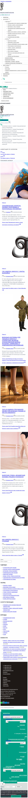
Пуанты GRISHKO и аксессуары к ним (17, 44)
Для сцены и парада (13, 51)
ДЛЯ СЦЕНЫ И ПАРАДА (8, 597)
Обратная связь (6, 680)
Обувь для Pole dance (13, 56)
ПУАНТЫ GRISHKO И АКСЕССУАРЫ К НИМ (13, 588)
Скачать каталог (5, 100)
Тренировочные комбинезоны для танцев (16, 29)
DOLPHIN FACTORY (7, 621)
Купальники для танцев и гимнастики (17, 23)
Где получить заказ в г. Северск (8, 153)
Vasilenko (8, 212)
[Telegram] (5, 86)
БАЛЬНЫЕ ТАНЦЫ (7, 94)
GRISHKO (5, 624)
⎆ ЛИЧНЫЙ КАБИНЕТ (5, 103)
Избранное (5, 684)
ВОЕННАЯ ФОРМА (10, 59)
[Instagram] (3, 86)
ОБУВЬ (8, 741)
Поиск (2, 559)
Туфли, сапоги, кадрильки (14, 47)
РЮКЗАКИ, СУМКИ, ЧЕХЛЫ (12, 61)
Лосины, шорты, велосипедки (15, 24)
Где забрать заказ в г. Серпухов (8, 157)
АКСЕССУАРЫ (9, 58)
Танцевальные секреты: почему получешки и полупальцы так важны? (11, 207)
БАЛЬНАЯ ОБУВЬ (7, 593)
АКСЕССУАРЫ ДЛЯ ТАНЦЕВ (9, 611)
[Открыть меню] (1, 117)
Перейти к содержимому (6, 1)
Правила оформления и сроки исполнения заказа (16, 71)
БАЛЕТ (4, 89)
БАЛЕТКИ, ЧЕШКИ (7, 585)
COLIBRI (5, 619)
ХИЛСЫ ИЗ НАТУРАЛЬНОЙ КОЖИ (11, 595)
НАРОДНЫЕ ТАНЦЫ (7, 91)
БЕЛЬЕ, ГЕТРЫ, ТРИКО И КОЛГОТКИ (11, 576)
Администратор (9, 276)
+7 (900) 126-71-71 (7, 665)
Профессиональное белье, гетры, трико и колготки (16, 34)
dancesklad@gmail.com (8, 670)
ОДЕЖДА (9, 719)
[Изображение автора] (3, 212)
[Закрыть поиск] (3, 784)
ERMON (5, 622)
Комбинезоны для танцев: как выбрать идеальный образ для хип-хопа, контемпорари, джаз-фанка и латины (14, 650)
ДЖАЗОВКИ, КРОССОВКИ (9, 587)
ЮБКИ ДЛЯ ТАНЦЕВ (8, 574)
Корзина (5, 75)
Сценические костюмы (13, 36)
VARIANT (5, 632)
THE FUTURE (6, 631)
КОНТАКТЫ (6, 73)
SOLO (4, 629)
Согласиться (16, 796)
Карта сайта (6, 685)
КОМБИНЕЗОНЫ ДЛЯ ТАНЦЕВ (10, 572)
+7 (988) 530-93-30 (7, 668)
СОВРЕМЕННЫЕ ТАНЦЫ (8, 93)
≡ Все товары (4, 120)
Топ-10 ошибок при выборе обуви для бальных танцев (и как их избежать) (13, 411)
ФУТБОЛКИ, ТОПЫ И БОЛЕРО (10, 571)
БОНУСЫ (5, 17)
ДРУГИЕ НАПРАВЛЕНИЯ (8, 98)
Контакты (5, 672)
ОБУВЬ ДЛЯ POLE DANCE (9, 598)
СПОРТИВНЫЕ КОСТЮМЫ (9, 579)
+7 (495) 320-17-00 (7, 667)
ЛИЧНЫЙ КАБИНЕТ (10, 781)
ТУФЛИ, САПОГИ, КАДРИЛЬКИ (10, 592)
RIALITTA (5, 627)
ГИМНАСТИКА (6, 96)
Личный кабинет (6, 673)
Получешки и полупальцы (14, 45)
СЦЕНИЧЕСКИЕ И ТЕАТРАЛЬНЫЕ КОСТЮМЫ (14, 577)
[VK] (7, 86)
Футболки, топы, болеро (14, 26)
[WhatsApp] (1, 86)
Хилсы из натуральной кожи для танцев (16, 53)
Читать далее (14, 360)
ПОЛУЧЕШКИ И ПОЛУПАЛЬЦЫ (10, 590)
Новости (4, 202)
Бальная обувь (11, 49)
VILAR (4, 634)
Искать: (2, 786)
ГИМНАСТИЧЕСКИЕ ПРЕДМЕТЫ (13, 63)
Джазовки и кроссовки (13, 42)
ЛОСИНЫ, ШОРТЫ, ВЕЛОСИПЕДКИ (11, 569)
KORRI (4, 626)
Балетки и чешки (12, 40)
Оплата (7, 67)
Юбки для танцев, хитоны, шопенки (17, 31)
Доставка (7, 68)
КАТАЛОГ (6, 715)
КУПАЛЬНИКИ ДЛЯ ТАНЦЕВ (9, 567)
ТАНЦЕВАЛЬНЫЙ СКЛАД (9, 617)
